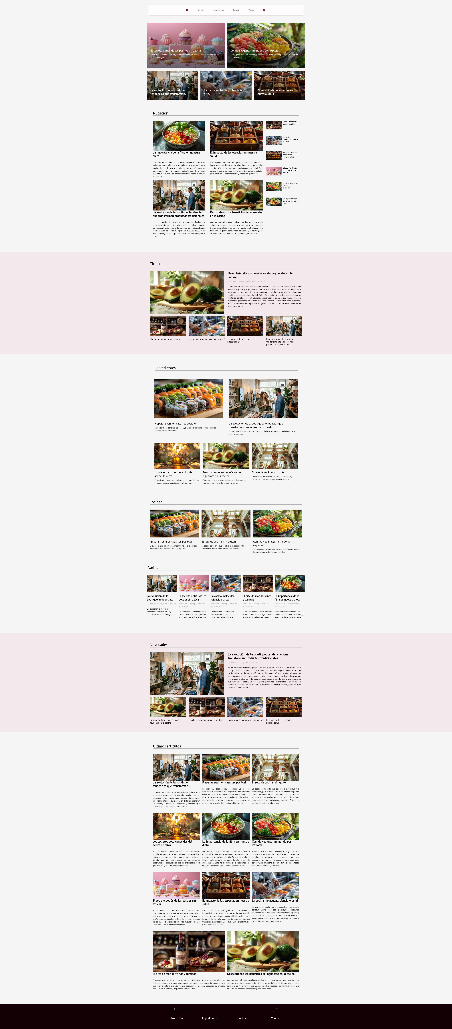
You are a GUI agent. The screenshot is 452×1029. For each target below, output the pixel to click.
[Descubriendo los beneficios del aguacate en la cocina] (236, 195)
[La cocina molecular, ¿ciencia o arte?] (273, 140)
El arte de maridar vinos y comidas (290, 122)
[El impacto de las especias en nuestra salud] (236, 136)
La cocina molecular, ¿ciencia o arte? (223, 92)
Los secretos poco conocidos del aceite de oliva (173, 474)
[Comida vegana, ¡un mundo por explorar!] (273, 186)
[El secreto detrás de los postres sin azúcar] (273, 171)
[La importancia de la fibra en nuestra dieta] (179, 136)
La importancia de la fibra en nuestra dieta (176, 154)
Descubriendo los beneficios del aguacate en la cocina (236, 214)
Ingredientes (218, 10)
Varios (251, 10)
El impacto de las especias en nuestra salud (275, 92)
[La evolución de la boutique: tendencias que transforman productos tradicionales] (179, 195)
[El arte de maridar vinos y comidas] (273, 125)
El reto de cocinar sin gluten (269, 472)
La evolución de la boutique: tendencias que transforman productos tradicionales (167, 93)
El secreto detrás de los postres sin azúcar (175, 50)
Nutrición (200, 10)
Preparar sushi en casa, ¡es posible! (175, 423)
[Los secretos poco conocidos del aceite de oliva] (177, 455)
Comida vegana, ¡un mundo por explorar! (255, 50)
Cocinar (236, 10)
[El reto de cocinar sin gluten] (275, 455)
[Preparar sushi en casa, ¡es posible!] (188, 398)
